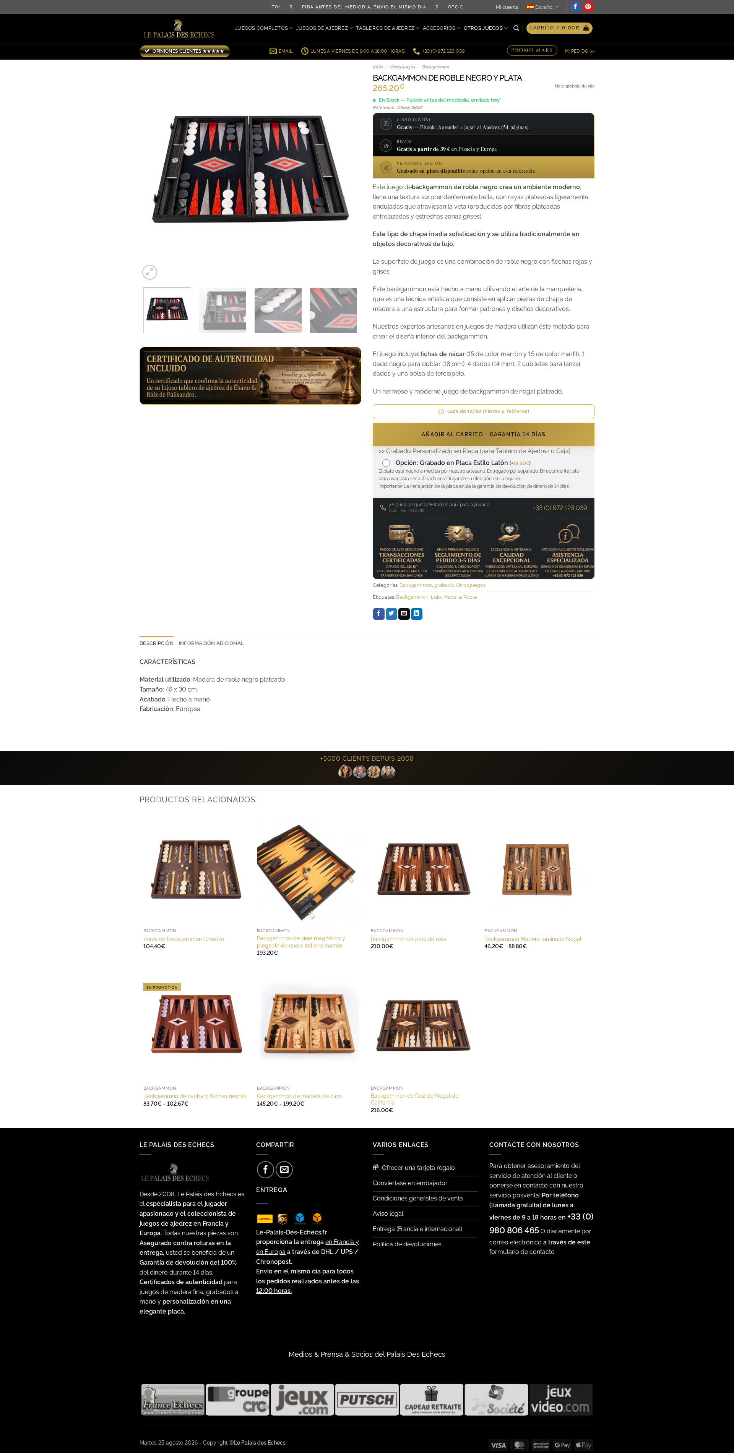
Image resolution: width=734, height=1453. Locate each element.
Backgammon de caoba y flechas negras (194, 1096)
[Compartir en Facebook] (379, 614)
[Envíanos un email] (284, 1169)
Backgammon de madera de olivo (299, 1096)
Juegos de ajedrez (322, 28)
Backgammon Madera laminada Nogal (532, 939)
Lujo (436, 597)
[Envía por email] (404, 614)
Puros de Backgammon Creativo (183, 939)
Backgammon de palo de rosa (409, 939)
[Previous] (154, 171)
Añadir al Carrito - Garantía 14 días (484, 434)
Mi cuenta (507, 7)
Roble (470, 597)
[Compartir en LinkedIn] (416, 614)
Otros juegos (483, 28)
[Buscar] (516, 28)
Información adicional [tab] (211, 643)
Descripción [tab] (157, 643)
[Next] (347, 171)
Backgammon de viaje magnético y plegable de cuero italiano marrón (301, 942)
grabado (444, 585)
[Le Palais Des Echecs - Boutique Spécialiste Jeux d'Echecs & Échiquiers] (181, 28)
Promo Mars (532, 50)
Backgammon (435, 67)
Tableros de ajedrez (385, 28)
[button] (559, 28)
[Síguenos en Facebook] (575, 7)
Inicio (378, 67)
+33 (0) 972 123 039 (560, 508)
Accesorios (439, 28)
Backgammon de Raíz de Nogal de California (414, 1099)
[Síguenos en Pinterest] (588, 7)
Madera (452, 597)
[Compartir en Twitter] (391, 614)
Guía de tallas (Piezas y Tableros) (488, 411)
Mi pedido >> (579, 51)
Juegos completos (261, 28)
